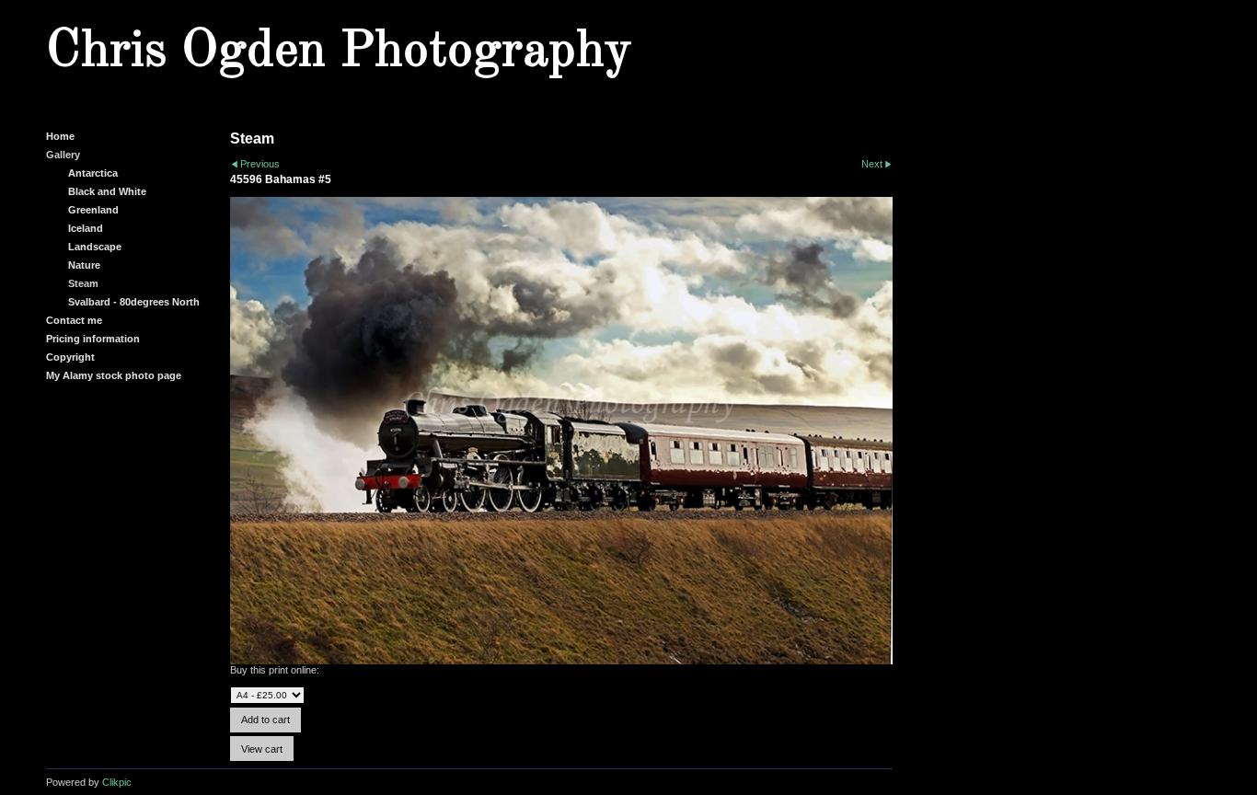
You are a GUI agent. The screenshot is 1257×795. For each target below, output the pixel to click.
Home (60, 136)
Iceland (85, 228)
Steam (83, 283)
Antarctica (93, 173)
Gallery (63, 154)
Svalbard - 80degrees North (134, 301)
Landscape (94, 246)
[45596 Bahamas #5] (561, 431)
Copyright (70, 357)
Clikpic (117, 782)
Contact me (74, 320)
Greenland (93, 209)
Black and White (107, 191)
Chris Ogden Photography (338, 51)
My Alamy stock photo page (113, 375)
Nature (84, 265)
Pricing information (93, 338)
